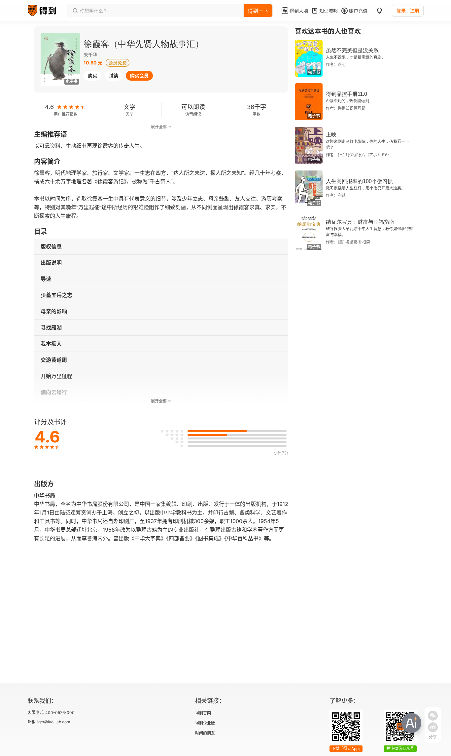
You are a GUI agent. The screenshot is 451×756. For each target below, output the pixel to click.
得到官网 (203, 713)
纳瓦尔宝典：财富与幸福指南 (360, 222)
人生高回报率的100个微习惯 (359, 181)
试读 (113, 75)
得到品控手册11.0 (346, 94)
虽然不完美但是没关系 (352, 50)
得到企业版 (205, 723)
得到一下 (258, 11)
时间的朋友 (205, 733)
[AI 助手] (411, 723)
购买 (92, 75)
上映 (331, 134)
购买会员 (139, 75)
